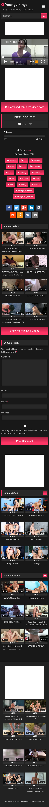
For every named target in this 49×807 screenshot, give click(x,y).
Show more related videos (24, 330)
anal (12, 166)
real (11, 185)
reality (23, 185)
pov (37, 179)
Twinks (13, 160)
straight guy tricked (25, 197)
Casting (23, 172)
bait (22, 166)
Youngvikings (15, 4)
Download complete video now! (26, 107)
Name (4, 391)
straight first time (25, 191)
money (25, 179)
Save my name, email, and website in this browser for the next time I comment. (24, 432)
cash (10, 172)
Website (5, 413)
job (13, 179)
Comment (5, 357)
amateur (37, 160)
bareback (36, 166)
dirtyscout (38, 172)
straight (37, 185)
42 (25, 160)
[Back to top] (41, 799)
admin (28, 150)
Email (4, 402)
